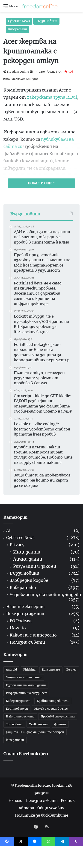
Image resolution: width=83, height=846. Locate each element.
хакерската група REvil (52, 97)
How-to (18, 628)
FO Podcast (21, 621)
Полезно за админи (25, 613)
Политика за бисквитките (41, 815)
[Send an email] (31, 71)
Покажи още (40, 183)
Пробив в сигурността (58, 716)
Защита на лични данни (24, 677)
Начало (15, 800)
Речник (68, 800)
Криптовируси (17, 708)
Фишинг (60, 724)
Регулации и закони (34, 566)
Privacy (17, 544)
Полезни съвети (27, 642)
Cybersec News (19, 21)
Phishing (29, 669)
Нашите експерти (25, 606)
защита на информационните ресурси (35, 732)
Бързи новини (46, 21)
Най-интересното (20, 716)
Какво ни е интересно (33, 635)
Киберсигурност (18, 701)
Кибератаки (17, 29)
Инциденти (26, 552)
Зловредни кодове (29, 580)
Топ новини (14, 724)
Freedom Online (18, 71)
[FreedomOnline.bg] (39, 6)
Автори (26, 808)
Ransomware (51, 669)
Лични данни (27, 559)
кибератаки (15, 740)
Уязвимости (38, 724)
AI (8, 530)
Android (11, 669)
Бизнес (71, 669)
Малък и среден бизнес (51, 708)
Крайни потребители (53, 701)
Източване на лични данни (26, 685)
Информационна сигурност (26, 693)
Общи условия (50, 808)
